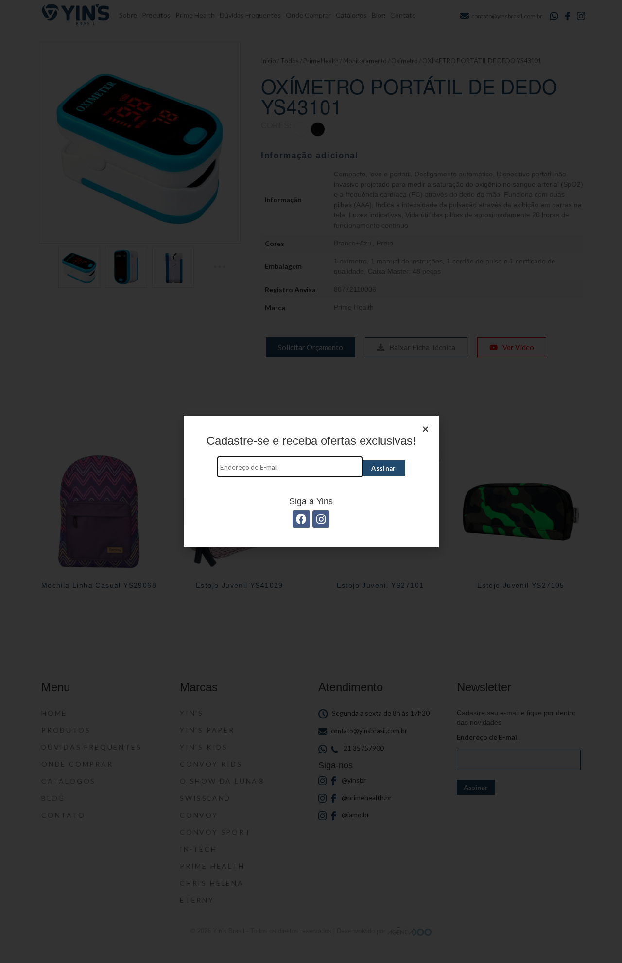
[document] (311, 481)
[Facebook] (301, 518)
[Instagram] (320, 518)
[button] (425, 429)
